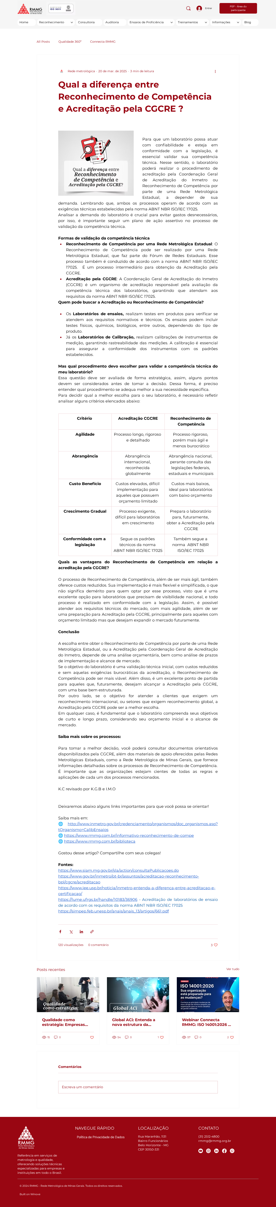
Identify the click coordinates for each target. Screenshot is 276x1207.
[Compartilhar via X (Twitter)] (71, 932)
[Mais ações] (215, 71)
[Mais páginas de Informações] (238, 22)
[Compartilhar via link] (92, 932)
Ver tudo (232, 969)
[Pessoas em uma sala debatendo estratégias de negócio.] (68, 994)
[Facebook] (224, 1151)
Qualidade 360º (70, 42)
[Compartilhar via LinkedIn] (81, 932)
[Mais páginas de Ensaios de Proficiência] (172, 22)
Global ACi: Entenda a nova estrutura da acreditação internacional (138, 1022)
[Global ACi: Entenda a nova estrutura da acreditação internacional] (138, 994)
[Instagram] (208, 1151)
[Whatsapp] (232, 1151)
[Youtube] (200, 1151)
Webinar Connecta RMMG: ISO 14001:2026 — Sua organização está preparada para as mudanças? (207, 1022)
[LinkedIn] (216, 1151)
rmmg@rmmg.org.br (214, 1141)
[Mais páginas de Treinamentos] (206, 22)
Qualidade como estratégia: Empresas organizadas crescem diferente (63, 1022)
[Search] (188, 8)
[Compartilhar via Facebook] (60, 932)
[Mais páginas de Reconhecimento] (72, 22)
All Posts (43, 42)
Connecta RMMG (103, 42)
